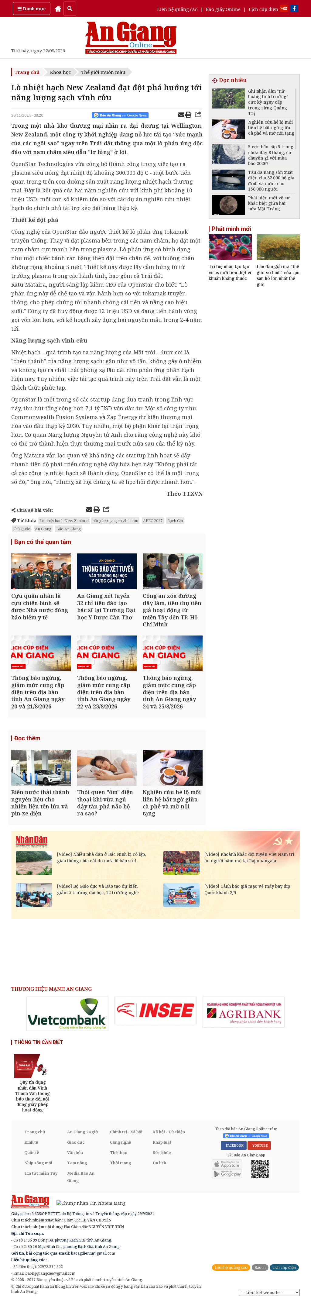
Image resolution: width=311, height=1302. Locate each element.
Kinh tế (31, 1142)
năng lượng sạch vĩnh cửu (115, 520)
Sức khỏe (162, 1152)
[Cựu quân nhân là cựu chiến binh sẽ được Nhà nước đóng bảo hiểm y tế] (41, 572)
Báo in (260, 1267)
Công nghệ (120, 1142)
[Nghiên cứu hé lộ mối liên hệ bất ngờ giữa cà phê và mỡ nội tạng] (173, 768)
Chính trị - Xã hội (126, 1132)
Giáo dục (75, 1142)
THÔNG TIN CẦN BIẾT (38, 1042)
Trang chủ (27, 72)
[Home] (58, 8)
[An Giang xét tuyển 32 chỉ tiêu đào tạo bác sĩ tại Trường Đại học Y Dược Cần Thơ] (107, 572)
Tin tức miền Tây (40, 1173)
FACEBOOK (234, 1145)
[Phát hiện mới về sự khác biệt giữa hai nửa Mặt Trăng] (228, 206)
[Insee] (155, 1010)
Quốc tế (31, 1152)
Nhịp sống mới (38, 1163)
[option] (67, 1014)
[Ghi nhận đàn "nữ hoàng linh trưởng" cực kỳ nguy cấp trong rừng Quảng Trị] (228, 99)
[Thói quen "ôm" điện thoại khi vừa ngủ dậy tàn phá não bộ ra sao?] (107, 768)
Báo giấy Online (223, 9)
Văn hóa (75, 1152)
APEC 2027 (152, 520)
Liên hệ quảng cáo (177, 9)
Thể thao (118, 1152)
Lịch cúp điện (263, 9)
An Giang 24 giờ (82, 1132)
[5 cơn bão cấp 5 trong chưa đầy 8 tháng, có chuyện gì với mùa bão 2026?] (228, 155)
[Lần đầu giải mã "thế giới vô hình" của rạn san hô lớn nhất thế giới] (278, 258)
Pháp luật (162, 1142)
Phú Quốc (21, 529)
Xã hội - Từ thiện (169, 1132)
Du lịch (159, 1163)
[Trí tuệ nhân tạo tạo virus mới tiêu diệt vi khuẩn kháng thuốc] (230, 258)
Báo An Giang (68, 529)
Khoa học (60, 72)
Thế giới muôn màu (103, 72)
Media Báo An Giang (80, 1176)
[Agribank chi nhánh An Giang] (244, 1012)
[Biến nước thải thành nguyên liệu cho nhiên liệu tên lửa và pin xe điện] (41, 768)
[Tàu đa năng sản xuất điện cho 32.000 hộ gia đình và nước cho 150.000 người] (228, 180)
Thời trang (120, 1163)
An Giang (43, 529)
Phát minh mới (231, 228)
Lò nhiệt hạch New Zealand (64, 520)
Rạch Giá (175, 520)
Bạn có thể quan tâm (42, 542)
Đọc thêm (27, 738)
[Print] (188, 115)
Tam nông (77, 1163)
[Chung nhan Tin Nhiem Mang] (87, 1202)
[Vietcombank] (67, 1014)
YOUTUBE (259, 1145)
